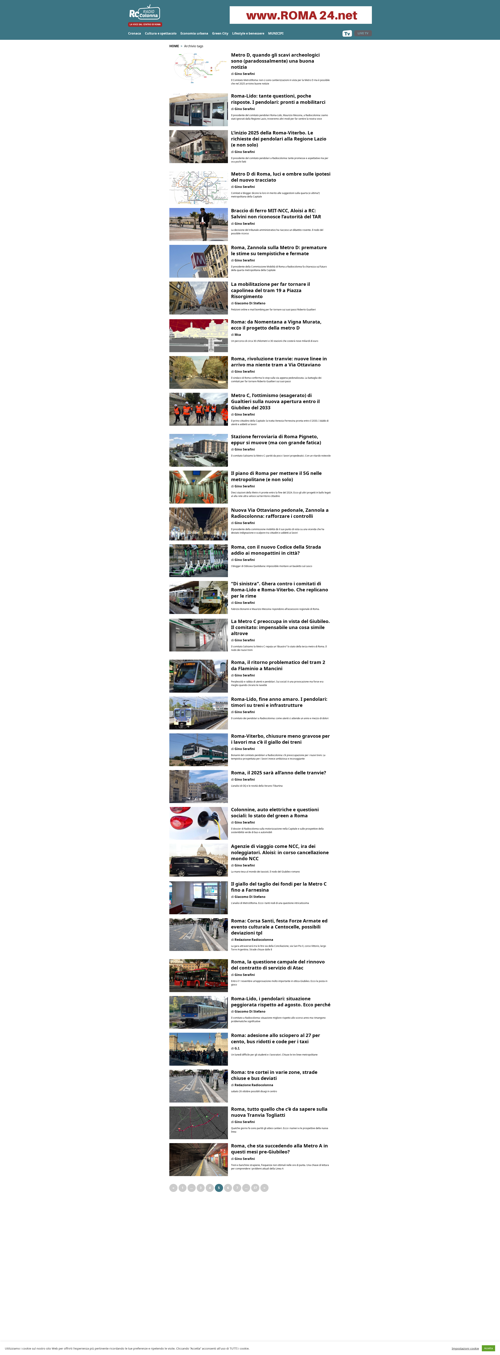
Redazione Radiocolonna (254, 939)
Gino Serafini (245, 74)
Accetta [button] (488, 1348)
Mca (238, 334)
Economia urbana (194, 33)
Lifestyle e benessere (248, 33)
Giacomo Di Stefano (250, 303)
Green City (220, 33)
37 (255, 1188)
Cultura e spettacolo (161, 33)
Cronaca (134, 33)
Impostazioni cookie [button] (465, 1348)
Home (174, 46)
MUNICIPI (275, 33)
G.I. (237, 1048)
